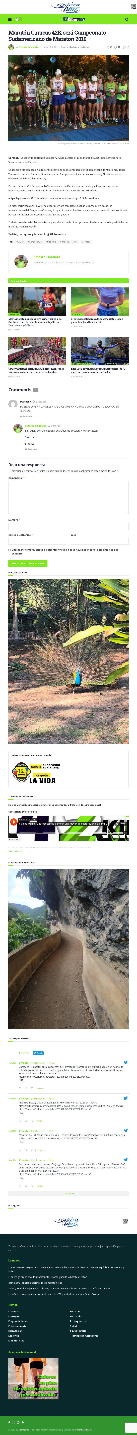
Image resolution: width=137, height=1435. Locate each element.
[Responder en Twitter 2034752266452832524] (21, 1088)
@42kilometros (38, 1063)
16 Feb (52, 1131)
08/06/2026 (77, 326)
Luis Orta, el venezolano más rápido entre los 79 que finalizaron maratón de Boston (98, 370)
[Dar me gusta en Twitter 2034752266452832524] (33, 1088)
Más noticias (17, 364)
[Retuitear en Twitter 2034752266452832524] (27, 1088)
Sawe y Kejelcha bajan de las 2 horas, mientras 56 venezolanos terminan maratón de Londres (36, 370)
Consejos (77, 314)
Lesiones (13, 1335)
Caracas (64, 241)
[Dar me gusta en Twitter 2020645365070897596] (33, 1186)
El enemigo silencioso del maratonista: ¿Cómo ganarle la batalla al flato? (97, 320)
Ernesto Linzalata (28, 46)
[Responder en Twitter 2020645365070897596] (21, 1186)
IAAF (75, 241)
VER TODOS (15, 851)
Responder (28, 416)
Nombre (14, 519)
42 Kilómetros (22, 1429)
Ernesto (24, 1062)
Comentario (16, 478)
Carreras (13, 1311)
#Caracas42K (35, 241)
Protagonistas (79, 1321)
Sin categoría (78, 1330)
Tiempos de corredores (84, 1335)
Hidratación (15, 1330)
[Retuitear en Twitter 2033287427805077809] (27, 1121)
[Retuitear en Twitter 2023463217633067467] (27, 1150)
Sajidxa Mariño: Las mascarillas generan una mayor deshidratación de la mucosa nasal (57, 847)
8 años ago (41, 401)
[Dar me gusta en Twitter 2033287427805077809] (33, 1121)
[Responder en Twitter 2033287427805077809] (21, 1121)
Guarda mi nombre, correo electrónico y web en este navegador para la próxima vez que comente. (65, 551)
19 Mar (52, 1063)
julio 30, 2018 (50, 46)
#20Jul (20, 241)
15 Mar (52, 1098)
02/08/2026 (15, 330)
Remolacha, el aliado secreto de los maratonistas (35, 1282)
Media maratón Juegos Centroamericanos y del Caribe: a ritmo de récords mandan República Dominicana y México (35, 322)
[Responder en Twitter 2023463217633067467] (21, 1150)
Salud (73, 1326)
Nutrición (75, 1316)
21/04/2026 (77, 376)
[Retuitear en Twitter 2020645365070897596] (27, 1186)
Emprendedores (70, 46)
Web (73, 534)
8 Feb (51, 1160)
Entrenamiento (80, 364)
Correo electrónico (20, 534)
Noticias (84, 46)
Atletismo (51, 241)
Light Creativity (84, 1429)
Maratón (86, 241)
